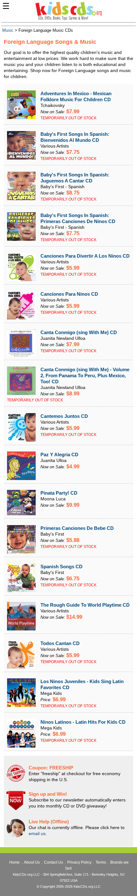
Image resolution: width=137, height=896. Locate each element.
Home (14, 862)
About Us (32, 862)
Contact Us (53, 862)
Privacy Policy (79, 862)
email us (37, 833)
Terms (101, 862)
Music (7, 30)
